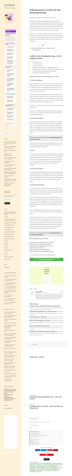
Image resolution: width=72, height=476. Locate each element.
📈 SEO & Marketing (50, 454)
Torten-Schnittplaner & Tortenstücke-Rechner (11, 74)
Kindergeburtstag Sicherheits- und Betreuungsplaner (11, 61)
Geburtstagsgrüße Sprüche (9, 227)
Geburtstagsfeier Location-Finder (11, 54)
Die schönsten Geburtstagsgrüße (10, 231)
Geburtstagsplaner (10, 46)
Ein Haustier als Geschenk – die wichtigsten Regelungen (40, 463)
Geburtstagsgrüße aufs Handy (9, 238)
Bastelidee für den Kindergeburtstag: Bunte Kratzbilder (42, 331)
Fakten (5, 393)
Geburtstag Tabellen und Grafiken (10, 222)
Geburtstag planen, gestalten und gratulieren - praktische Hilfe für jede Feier (10, 213)
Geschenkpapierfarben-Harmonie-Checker (10, 84)
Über (31, 288)
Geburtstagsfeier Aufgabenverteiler (10, 50)
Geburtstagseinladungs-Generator (10, 97)
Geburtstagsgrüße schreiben (9, 234)
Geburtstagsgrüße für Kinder (9, 225)
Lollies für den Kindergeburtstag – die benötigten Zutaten (42, 48)
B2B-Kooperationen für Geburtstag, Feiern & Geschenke (40, 422)
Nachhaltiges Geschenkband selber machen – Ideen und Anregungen (10, 291)
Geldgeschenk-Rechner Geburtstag (10, 109)
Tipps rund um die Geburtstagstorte (10, 322)
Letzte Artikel (35, 288)
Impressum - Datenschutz (8, 256)
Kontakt (5, 254)
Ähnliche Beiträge (36, 49)
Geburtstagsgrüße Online (8, 229)
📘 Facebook (44, 450)
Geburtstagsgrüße (9, 5)
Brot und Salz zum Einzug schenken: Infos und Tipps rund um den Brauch (10, 143)
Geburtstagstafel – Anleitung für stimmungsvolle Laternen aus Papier (49, 464)
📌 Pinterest (55, 450)
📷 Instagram (50, 450)
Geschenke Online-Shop (8, 249)
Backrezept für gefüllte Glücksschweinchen (39, 325)
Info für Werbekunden (34, 425)
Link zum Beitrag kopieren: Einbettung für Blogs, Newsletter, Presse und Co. (47, 259)
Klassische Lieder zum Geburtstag (37, 247)
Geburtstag (32, 419)
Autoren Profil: (39, 291)
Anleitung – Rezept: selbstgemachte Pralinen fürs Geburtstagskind (45, 306)
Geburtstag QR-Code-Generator (10, 101)
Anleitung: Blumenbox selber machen (38, 316)
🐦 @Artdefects (46, 459)
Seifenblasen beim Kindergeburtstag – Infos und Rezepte (42, 242)
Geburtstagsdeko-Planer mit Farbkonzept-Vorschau (11, 89)
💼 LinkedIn (38, 450)
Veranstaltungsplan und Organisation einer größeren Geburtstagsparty (10, 326)
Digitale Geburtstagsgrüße (9, 236)
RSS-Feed (6, 245)
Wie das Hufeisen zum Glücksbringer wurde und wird (41, 245)
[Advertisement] (10, 432)
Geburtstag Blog (7, 267)
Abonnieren (7, 203)
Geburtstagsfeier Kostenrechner (10, 58)
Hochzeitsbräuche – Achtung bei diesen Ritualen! (40, 244)
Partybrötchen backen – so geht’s (10, 373)
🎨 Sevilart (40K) (42, 454)
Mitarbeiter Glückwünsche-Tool (10, 116)
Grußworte (6, 240)
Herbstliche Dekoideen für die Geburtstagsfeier (40, 249)
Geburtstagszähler (10, 119)
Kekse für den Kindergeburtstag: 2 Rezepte (40, 320)
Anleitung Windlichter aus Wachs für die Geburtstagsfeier (48, 467)
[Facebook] (60, 292)
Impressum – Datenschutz (34, 418)
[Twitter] (62, 292)
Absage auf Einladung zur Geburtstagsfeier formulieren (41, 251)
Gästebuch (6, 243)
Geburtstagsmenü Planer (10, 71)
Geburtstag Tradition (8, 397)
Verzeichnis (6, 247)
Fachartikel (6, 216)
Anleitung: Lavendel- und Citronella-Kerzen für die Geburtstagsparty (10, 184)
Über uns (5, 252)
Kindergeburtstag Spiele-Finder (10, 113)
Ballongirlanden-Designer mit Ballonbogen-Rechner (11, 79)
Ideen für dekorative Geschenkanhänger (37, 466)
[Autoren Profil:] (32, 293)
